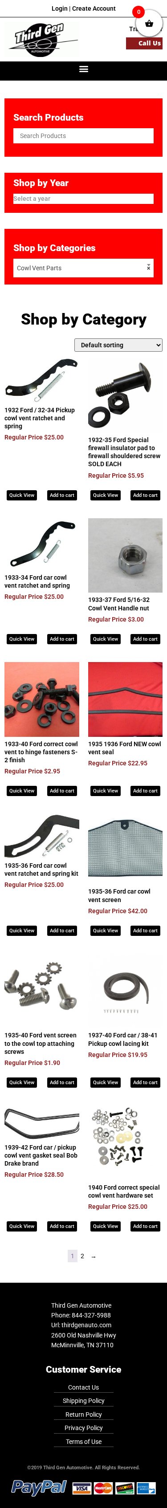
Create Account (94, 8)
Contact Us (83, 1387)
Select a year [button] (31, 198)
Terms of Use (84, 1441)
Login (60, 8)
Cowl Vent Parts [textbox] (83, 268)
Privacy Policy (84, 1427)
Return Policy (83, 1414)
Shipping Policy (84, 1400)
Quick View (21, 495)
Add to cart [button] (62, 495)
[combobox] (83, 268)
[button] (83, 68)
